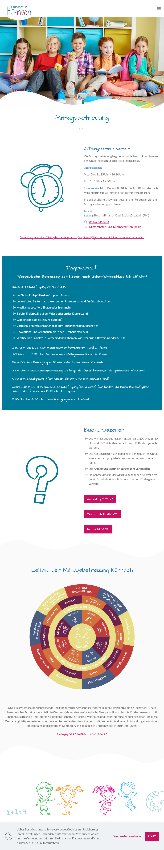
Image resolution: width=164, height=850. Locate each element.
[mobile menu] (159, 8)
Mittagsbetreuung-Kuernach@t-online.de (115, 226)
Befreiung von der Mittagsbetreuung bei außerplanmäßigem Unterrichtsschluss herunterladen (82, 237)
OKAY (152, 836)
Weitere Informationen (127, 836)
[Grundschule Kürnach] (19, 11)
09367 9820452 (99, 222)
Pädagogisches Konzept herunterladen (82, 734)
